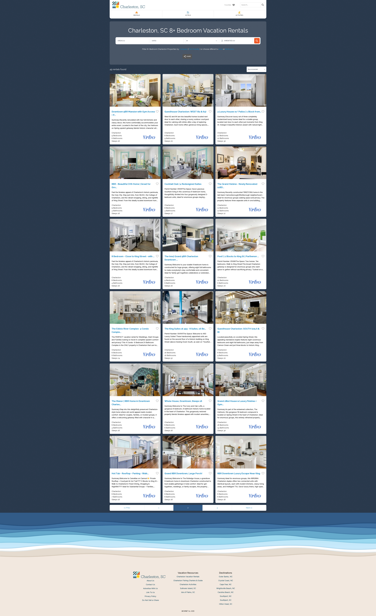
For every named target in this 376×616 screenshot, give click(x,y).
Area (221, 49)
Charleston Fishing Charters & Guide (188, 580)
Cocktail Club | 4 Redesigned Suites (182, 184)
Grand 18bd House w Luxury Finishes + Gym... (237, 403)
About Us (150, 581)
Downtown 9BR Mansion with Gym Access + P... (133, 113)
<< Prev (127, 508)
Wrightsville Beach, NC (225, 588)
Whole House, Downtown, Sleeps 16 (183, 401)
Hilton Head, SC (225, 604)
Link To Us (150, 592)
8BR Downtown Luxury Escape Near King (238, 473)
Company (184, 49)
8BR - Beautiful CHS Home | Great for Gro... (131, 186)
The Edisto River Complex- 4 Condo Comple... (130, 330)
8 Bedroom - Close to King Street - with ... (133, 256)
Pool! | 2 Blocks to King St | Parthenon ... (238, 256)
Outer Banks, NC (225, 577)
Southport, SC (225, 600)
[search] (257, 40)
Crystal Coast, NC (225, 580)
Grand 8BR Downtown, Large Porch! (183, 473)
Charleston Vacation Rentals (188, 577)
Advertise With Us (150, 588)
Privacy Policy (150, 596)
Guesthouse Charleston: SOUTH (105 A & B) (238, 330)
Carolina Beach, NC (226, 592)
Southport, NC (225, 596)
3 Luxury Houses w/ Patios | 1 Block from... (239, 111)
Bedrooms (229, 49)
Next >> (249, 508)
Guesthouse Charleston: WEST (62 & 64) (185, 111)
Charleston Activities (188, 584)
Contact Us (150, 584)
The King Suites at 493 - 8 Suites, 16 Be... (185, 328)
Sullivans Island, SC (188, 588)
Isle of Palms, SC (188, 592)
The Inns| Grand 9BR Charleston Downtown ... (181, 258)
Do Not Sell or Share (150, 600)
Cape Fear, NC (225, 584)
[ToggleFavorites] (157, 111)
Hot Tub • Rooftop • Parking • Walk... (130, 473)
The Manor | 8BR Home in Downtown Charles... (131, 403)
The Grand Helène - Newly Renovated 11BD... (237, 186)
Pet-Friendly (194, 49)
